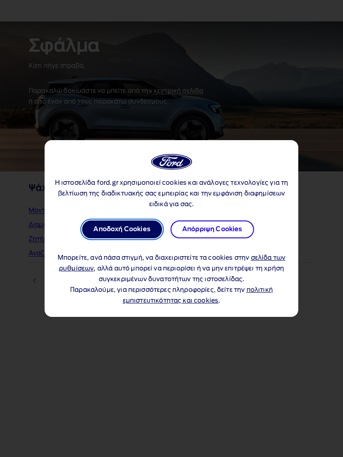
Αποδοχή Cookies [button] (121, 229)
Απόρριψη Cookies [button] (212, 229)
